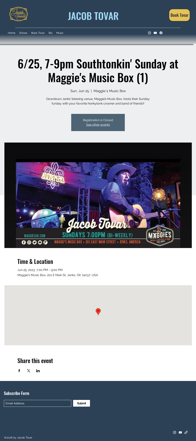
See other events (98, 124)
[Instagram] (149, 33)
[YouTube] (155, 33)
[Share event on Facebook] (19, 370)
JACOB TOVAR (92, 15)
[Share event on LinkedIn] (38, 370)
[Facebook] (161, 33)
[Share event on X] (28, 370)
